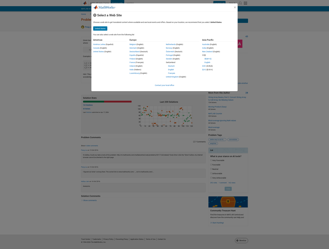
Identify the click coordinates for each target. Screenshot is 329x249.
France (132, 62)
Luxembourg (135, 73)
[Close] (235, 7)
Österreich (170, 52)
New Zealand (207, 52)
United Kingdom (172, 77)
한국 (204, 70)
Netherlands (171, 44)
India (204, 48)
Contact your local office (164, 85)
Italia (132, 70)
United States (98, 52)
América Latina (99, 44)
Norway (169, 48)
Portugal (169, 55)
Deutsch (171, 66)
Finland (132, 59)
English (171, 70)
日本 (204, 66)
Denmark (133, 48)
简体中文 (208, 59)
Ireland (132, 66)
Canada (96, 48)
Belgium (133, 44)
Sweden (169, 59)
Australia (205, 44)
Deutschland (135, 52)
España (133, 55)
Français (171, 73)
